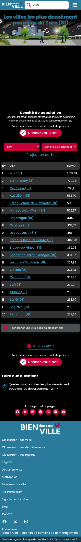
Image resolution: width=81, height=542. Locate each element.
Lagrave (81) (19, 307)
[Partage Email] (63, 412)
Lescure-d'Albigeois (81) (28, 262)
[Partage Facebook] (17, 412)
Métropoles (9, 477)
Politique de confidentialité (38, 539)
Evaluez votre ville (14, 484)
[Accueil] (12, 5)
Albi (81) (16, 173)
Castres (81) (19, 225)
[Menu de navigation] (75, 5)
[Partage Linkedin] (33, 412)
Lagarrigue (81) (22, 218)
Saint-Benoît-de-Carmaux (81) (33, 203)
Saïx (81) (16, 285)
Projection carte (40, 154)
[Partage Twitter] (25, 412)
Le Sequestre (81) (23, 233)
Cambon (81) (20, 277)
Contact (8, 514)
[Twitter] (15, 522)
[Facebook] (4, 522)
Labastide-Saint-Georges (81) (33, 255)
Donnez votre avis (43, 132)
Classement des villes (17, 440)
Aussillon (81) (20, 196)
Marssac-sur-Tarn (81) (27, 210)
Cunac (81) (18, 292)
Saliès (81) (18, 299)
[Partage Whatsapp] (48, 412)
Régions (7, 462)
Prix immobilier (12, 492)
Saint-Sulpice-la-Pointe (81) (31, 240)
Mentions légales (11, 539)
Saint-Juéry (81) (22, 181)
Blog (5, 507)
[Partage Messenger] (56, 412)
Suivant (46, 346)
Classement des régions (18, 455)
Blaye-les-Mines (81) (25, 248)
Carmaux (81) (20, 188)
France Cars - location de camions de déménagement (40, 533)
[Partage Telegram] (40, 412)
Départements (12, 469)
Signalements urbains (17, 499)
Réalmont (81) (21, 314)
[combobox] (47, 5)
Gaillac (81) (19, 270)
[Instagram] (26, 522)
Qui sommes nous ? (66, 539)
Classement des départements (23, 447)
